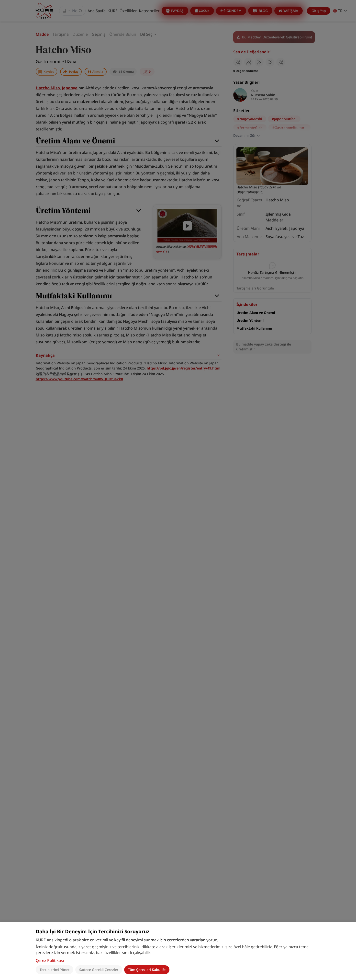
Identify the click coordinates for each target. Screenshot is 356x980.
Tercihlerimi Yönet (54, 969)
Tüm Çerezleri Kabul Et (147, 969)
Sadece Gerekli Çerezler (98, 969)
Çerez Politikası (50, 960)
